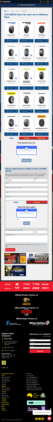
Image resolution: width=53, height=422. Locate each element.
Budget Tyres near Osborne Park (34, 388)
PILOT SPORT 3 (11, 58)
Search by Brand (6, 381)
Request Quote (10, 249)
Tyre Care (4, 382)
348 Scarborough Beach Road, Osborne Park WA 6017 (11, 343)
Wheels (4, 386)
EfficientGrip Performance (26, 82)
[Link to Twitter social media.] (42, 418)
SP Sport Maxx (11, 105)
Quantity (36, 178)
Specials (4, 399)
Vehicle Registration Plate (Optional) (13, 230)
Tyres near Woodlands (31, 382)
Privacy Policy (33, 244)
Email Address (33, 338)
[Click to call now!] (41, 1)
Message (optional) (9, 234)
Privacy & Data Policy (10, 419)
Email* (7, 192)
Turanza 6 (11, 128)
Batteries (4, 393)
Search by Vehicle (6, 377)
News (3, 408)
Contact (4, 401)
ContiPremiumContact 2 (41, 128)
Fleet (3, 406)
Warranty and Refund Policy (33, 384)
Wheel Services (5, 397)
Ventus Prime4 (26, 105)
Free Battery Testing (7, 373)
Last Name (32, 346)
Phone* (13, 187)
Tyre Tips (4, 384)
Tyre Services (5, 395)
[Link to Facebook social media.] (36, 418)
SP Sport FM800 (42, 81)
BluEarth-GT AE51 (11, 81)
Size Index (28, 373)
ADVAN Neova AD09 (42, 58)
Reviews (4, 410)
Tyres (3, 375)
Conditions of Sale (18, 419)
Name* (7, 183)
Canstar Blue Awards (31, 386)
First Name (32, 342)
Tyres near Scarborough (32, 380)
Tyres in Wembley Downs (32, 377)
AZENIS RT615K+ (11, 35)
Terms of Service (42, 244)
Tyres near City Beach (31, 379)
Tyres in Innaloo (30, 375)
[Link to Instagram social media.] (39, 418)
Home (7, 11)
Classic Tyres (5, 404)
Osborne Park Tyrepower (27, 5)
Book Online (5, 402)
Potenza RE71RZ (41, 105)
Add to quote (9, 40)
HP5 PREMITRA (41, 35)
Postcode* (7, 196)
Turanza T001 (26, 128)
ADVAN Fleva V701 (26, 58)
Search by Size (5, 379)
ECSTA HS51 (26, 35)
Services (4, 391)
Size (6, 178)
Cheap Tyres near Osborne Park (33, 389)
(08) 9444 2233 (8, 347)
